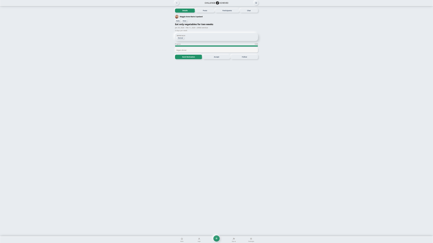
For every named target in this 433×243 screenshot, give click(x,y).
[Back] (177, 3)
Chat (249, 10)
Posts (205, 10)
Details (185, 10)
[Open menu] (256, 3)
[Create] (216, 239)
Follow (244, 57)
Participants (227, 10)
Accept (216, 57)
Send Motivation (188, 57)
